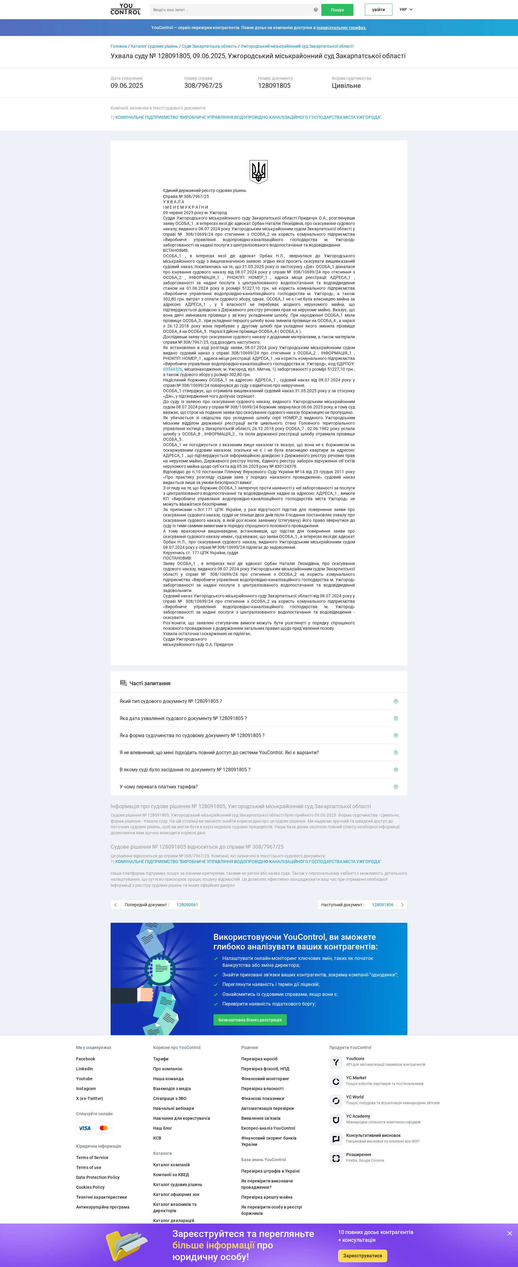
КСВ (157, 1138)
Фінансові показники (262, 1098)
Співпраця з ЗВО (169, 1098)
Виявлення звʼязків (261, 1118)
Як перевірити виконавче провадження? (267, 1184)
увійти (378, 9)
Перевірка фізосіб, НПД (265, 1068)
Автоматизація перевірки (267, 1108)
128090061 (187, 904)
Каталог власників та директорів (175, 1207)
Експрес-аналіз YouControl (268, 1128)
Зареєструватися (362, 1256)
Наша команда (168, 1078)
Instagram (86, 1088)
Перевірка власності (262, 1088)
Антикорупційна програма (103, 1207)
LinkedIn (84, 1068)
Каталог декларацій (173, 1220)
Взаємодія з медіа (172, 1088)
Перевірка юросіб (259, 1058)
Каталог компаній (171, 1164)
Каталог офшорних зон (176, 1194)
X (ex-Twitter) (89, 1098)
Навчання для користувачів (181, 1118)
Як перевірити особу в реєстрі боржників (271, 1210)
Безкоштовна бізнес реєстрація (250, 1019)
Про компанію (167, 1068)
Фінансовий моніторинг (265, 1078)
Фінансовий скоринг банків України (269, 1141)
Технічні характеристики (101, 1197)
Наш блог (162, 1128)
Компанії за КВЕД (171, 1174)
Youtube (84, 1078)
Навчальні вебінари (173, 1108)
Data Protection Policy (98, 1177)
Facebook (85, 1058)
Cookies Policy (90, 1187)
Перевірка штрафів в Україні (270, 1171)
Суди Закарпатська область (209, 46)
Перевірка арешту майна (267, 1197)
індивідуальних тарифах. (342, 27)
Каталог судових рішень (154, 46)
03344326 (172, 369)
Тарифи (160, 1058)
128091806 (383, 904)
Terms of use (88, 1167)
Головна (119, 46)
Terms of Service (92, 1157)
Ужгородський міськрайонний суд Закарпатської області (297, 46)
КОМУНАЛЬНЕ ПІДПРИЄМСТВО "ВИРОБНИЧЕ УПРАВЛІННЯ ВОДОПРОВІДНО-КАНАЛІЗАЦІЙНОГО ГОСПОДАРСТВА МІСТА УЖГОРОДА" (248, 117)
